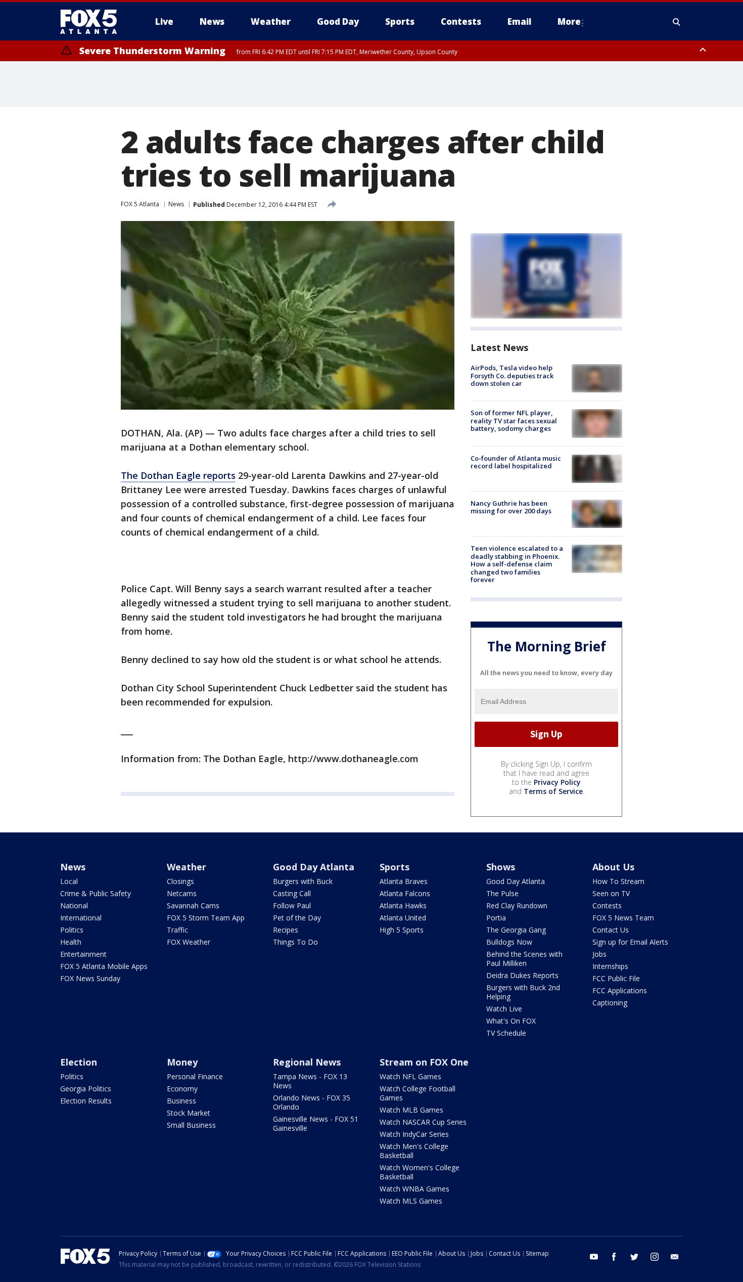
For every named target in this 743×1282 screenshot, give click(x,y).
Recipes (285, 930)
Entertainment (83, 954)
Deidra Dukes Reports (522, 975)
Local (69, 881)
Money (182, 1062)
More (569, 21)
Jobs (599, 954)
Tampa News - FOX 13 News (310, 1081)
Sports (394, 867)
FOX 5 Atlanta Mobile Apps (104, 966)
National (74, 905)
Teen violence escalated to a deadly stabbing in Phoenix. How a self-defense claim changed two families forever (517, 564)
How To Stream (618, 881)
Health (70, 942)
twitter (634, 1257)
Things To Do (295, 942)
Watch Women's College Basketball (419, 1172)
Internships (610, 966)
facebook (614, 1257)
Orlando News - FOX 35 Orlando (311, 1102)
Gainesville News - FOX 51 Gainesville (315, 1123)
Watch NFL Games (410, 1076)
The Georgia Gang (516, 930)
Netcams (182, 893)
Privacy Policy (557, 782)
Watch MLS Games (411, 1201)
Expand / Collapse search (677, 21)
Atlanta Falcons (405, 893)
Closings (180, 881)
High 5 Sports (402, 930)
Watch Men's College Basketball (414, 1150)
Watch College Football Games (417, 1093)
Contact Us (610, 930)
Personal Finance (195, 1076)
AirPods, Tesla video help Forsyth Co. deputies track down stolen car (512, 375)
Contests (607, 905)
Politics (71, 930)
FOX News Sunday (90, 978)
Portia (496, 917)
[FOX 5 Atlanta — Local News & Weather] (93, 22)
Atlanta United (403, 917)
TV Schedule (506, 1033)
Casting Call (292, 893)
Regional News (307, 1062)
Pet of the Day (297, 917)
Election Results (86, 1101)
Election (78, 1062)
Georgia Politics (85, 1088)
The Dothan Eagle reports (178, 475)
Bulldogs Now (509, 942)
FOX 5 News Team (623, 917)
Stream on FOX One (424, 1062)
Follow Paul (292, 905)
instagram (654, 1257)
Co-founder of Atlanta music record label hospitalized (516, 462)
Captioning (609, 1002)
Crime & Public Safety (95, 893)
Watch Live (504, 1008)
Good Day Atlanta (313, 867)
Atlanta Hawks (403, 905)
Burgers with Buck (303, 881)
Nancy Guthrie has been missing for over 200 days (511, 507)
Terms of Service (553, 791)
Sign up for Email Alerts (630, 942)
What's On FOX (511, 1021)
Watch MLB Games (411, 1110)
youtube (594, 1257)
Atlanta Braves (404, 881)
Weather (186, 867)
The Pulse (502, 893)
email (675, 1257)
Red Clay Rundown (516, 905)
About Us (613, 867)
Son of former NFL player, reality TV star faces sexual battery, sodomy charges (514, 420)
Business (181, 1101)
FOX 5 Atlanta (140, 204)
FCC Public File (616, 978)
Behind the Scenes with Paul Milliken (524, 958)
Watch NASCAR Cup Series (423, 1122)
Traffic (177, 930)
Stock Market (188, 1113)
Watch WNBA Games (414, 1188)
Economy (182, 1088)
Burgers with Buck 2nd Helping (523, 992)
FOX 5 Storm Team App (206, 917)
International (81, 917)
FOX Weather (188, 942)
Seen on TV (611, 893)
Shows (500, 867)
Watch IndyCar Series (414, 1134)
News (176, 204)
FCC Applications (619, 990)
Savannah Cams (193, 905)
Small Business (191, 1125)
